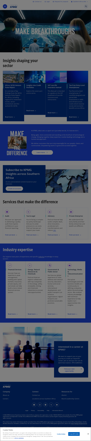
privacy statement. (19, 438)
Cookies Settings (61, 434)
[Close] (88, 434)
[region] (45, 434)
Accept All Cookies (74, 434)
